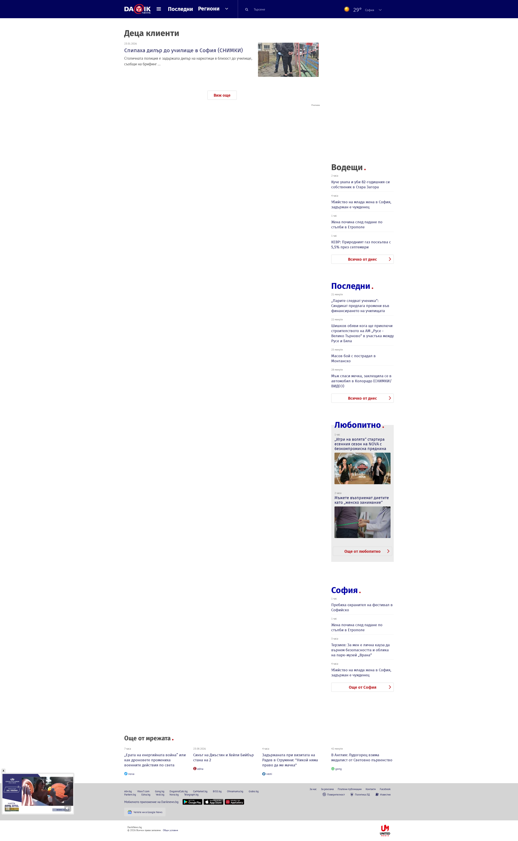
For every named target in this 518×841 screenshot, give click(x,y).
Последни (180, 9)
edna (200, 769)
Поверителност (336, 794)
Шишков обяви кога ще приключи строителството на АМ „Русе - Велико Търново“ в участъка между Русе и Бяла (362, 333)
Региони (209, 8)
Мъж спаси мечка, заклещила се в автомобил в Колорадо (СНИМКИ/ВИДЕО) (361, 381)
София (344, 590)
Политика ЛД (362, 794)
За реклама (327, 789)
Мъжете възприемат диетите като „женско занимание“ (361, 500)
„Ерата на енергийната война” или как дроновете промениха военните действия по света (155, 760)
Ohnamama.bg (235, 791)
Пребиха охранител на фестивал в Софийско (362, 607)
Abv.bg (128, 791)
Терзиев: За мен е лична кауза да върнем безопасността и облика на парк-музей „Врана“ (360, 650)
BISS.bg (217, 791)
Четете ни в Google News (148, 812)
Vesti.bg (160, 794)
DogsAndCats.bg (179, 791)
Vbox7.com (143, 791)
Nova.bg (174, 794)
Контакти (371, 789)
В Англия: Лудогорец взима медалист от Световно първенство (361, 757)
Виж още (222, 95)
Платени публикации (350, 789)
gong (338, 769)
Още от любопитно (362, 551)
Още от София (362, 687)
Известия (385, 794)
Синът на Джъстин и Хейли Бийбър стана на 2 (223, 757)
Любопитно (357, 425)
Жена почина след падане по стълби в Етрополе (356, 224)
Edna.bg (145, 794)
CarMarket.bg (200, 791)
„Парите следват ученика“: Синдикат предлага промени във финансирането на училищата (360, 305)
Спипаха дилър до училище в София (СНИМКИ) (183, 50)
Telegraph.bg (191, 794)
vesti (269, 774)
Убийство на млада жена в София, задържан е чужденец (361, 204)
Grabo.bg (254, 791)
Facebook (385, 789)
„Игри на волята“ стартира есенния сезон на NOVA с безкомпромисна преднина (360, 444)
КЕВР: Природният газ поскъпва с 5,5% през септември (361, 244)
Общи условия (170, 830)
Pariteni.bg (130, 794)
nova (131, 774)
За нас (313, 789)
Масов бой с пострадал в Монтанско (353, 358)
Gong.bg (159, 791)
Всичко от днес (362, 259)
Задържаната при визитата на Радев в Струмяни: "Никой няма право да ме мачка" (290, 760)
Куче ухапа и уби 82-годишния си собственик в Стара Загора (360, 184)
